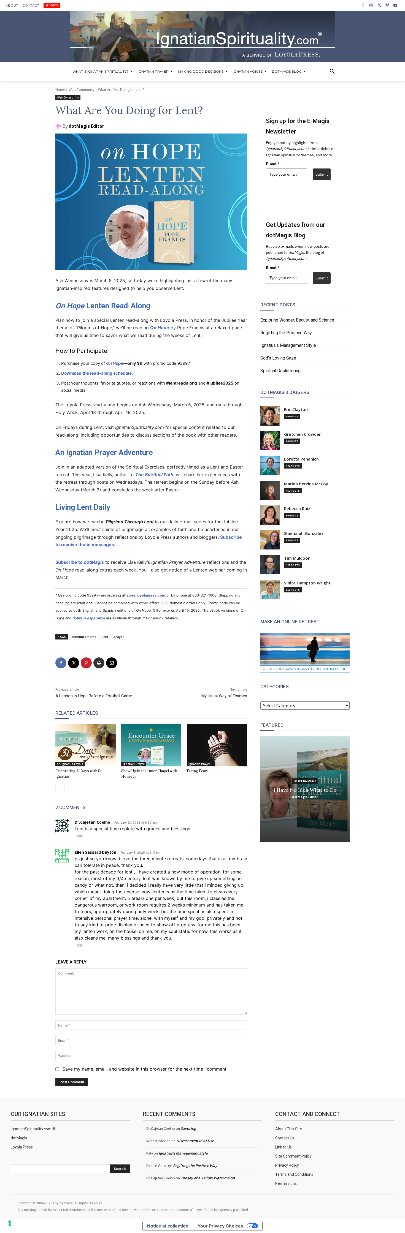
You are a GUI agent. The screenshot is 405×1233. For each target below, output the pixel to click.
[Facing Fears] (217, 745)
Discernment (305, 781)
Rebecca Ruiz (297, 508)
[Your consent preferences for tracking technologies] (9, 1223)
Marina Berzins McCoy (306, 483)
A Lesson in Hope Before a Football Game (93, 695)
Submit (321, 174)
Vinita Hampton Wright (307, 583)
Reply (79, 836)
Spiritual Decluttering (280, 370)
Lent (105, 637)
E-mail (273, 163)
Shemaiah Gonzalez (303, 533)
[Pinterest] (86, 662)
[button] (332, 71)
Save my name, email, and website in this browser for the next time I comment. (145, 1069)
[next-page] (67, 788)
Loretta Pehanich (301, 459)
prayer (119, 637)
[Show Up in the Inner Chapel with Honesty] (151, 745)
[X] (379, 5)
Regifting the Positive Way (286, 332)
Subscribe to (79, 562)
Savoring (188, 1128)
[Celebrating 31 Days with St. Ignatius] (85, 745)
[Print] (98, 662)
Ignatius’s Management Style (288, 345)
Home (60, 89)
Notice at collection (167, 1226)
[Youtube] (395, 5)
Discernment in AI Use (195, 1140)
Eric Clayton (296, 409)
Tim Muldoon (297, 558)
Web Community (81, 89)
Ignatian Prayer (133, 764)
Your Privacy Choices (220, 1226)
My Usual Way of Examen (224, 695)
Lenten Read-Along (102, 305)
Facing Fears (198, 771)
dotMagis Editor (86, 126)
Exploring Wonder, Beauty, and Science (297, 320)
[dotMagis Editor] (59, 126)
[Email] (111, 662)
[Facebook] (363, 5)
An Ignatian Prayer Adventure (104, 452)
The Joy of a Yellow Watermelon (208, 1177)
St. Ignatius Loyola (70, 764)
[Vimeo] (387, 5)
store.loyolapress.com (145, 595)
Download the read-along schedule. (97, 373)
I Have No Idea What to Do (305, 789)
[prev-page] (58, 788)
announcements (83, 637)
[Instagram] (371, 5)
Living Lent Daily (82, 507)
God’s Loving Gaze (278, 358)
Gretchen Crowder (302, 434)
